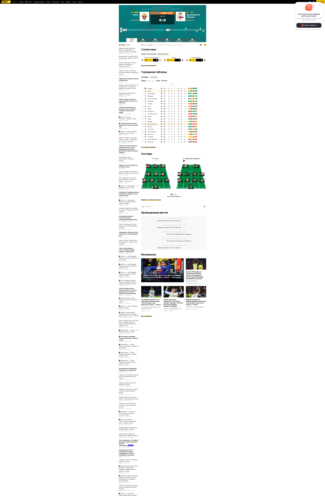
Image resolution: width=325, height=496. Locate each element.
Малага (150, 126)
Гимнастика (55, 2)
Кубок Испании (122, 221)
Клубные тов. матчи (124, 67)
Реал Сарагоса (152, 131)
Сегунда (149, 45)
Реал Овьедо (151, 93)
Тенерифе (150, 136)
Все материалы (146, 316)
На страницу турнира (148, 147)
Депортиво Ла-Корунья (154, 124)
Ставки (48, 2)
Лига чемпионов (123, 142)
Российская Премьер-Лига (192, 283)
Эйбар (149, 108)
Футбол (15, 2)
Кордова (150, 121)
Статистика (155, 41)
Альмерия (150, 101)
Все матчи (154, 77)
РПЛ (120, 154)
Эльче (135, 15)
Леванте (150, 88)
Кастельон (151, 129)
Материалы (192, 41)
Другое (80, 2)
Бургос (150, 116)
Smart (62, 2)
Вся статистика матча (148, 65)
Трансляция (179, 41)
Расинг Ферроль (152, 139)
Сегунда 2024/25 (162, 7)
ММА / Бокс (28, 2)
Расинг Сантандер (153, 98)
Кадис (149, 119)
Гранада (150, 103)
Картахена (151, 142)
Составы (142, 41)
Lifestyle (68, 2)
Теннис (74, 2)
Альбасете (151, 111)
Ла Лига (145, 279)
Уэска (149, 106)
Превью (131, 41)
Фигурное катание (39, 2)
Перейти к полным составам (151, 200)
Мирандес (151, 96)
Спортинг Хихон (152, 114)
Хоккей (21, 2)
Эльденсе (150, 134)
